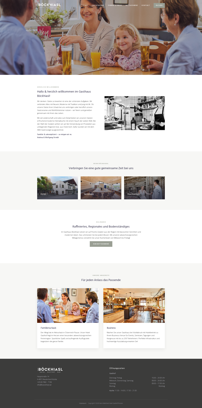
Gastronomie (98, 5)
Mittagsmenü (132, 5)
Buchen (159, 5)
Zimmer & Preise (115, 5)
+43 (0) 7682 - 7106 (44, 382)
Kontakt (146, 5)
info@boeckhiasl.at (44, 385)
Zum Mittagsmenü (101, 244)
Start (85, 5)
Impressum (82, 403)
